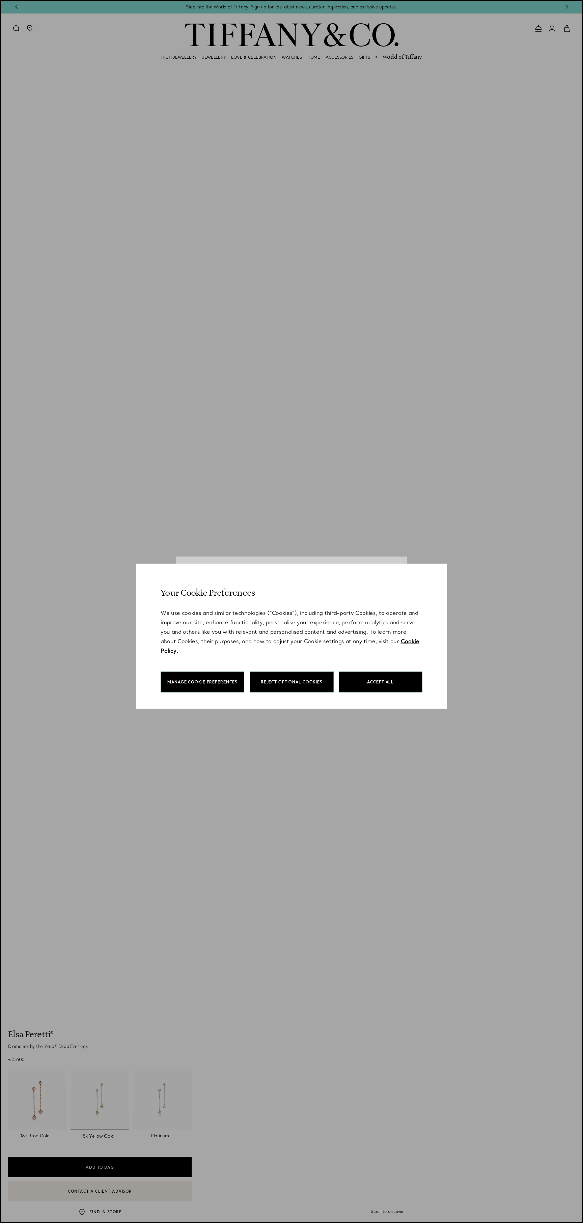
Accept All (380, 682)
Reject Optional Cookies (292, 682)
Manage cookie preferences (202, 682)
